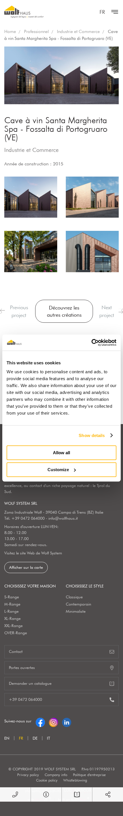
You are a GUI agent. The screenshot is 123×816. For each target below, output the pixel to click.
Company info (56, 774)
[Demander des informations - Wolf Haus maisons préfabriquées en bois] (46, 794)
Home (10, 31)
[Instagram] (53, 721)
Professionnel (36, 31)
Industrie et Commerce (78, 31)
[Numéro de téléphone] (15, 794)
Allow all (61, 452)
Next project (106, 311)
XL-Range (12, 618)
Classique (74, 597)
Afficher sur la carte (26, 567)
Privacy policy (28, 774)
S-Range (11, 597)
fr (102, 12)
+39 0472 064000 (28, 518)
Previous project (19, 311)
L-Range (11, 611)
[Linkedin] (66, 721)
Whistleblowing (75, 780)
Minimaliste (76, 611)
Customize (58, 469)
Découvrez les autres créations (64, 311)
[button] (2, 311)
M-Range (12, 604)
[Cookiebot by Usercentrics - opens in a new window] (91, 342)
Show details (92, 435)
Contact (16, 651)
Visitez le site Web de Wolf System (33, 553)
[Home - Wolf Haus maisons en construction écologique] (24, 12)
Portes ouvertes (22, 667)
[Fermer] (113, 11)
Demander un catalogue (30, 683)
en (6, 738)
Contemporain (78, 604)
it (48, 738)
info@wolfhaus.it (63, 518)
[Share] (107, 794)
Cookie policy (46, 780)
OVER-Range (15, 633)
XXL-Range (13, 625)
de (35, 738)
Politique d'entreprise (89, 774)
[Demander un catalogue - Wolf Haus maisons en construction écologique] (77, 794)
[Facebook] (40, 721)
